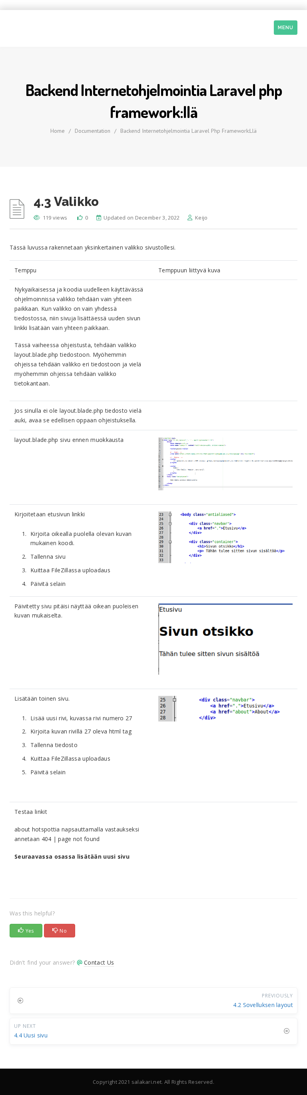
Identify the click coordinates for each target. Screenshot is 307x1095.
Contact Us (99, 962)
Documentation (92, 130)
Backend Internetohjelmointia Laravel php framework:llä (188, 130)
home (57, 130)
